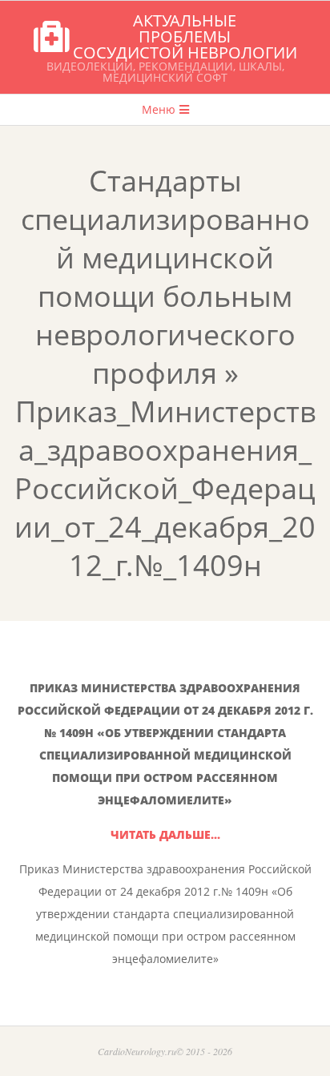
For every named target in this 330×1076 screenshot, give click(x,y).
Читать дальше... (165, 834)
